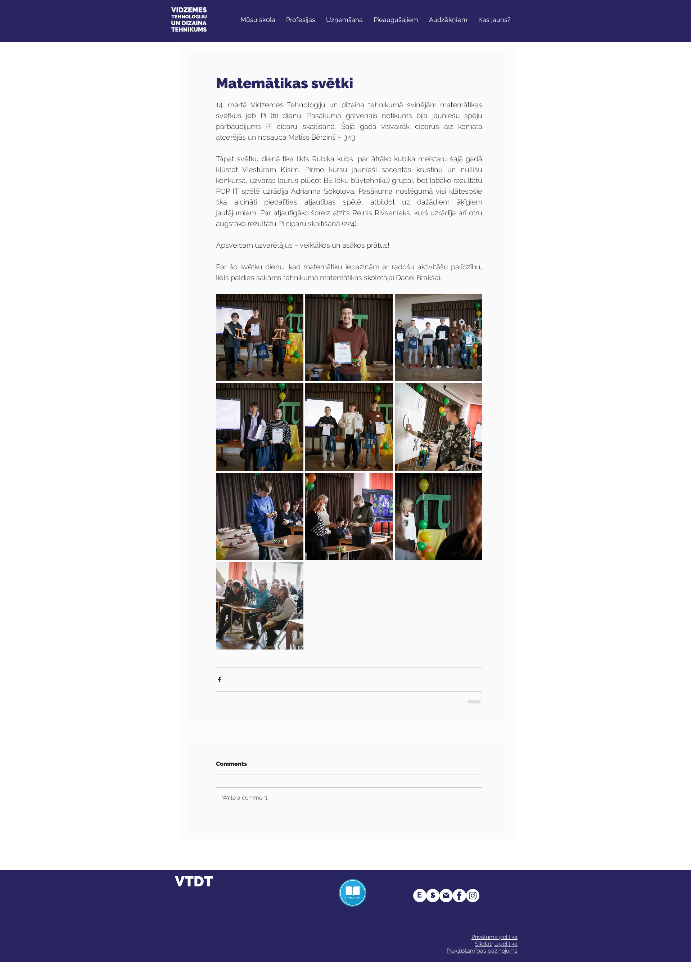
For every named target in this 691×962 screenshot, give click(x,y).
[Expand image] (259, 337)
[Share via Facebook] (219, 679)
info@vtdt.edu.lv (276, 907)
